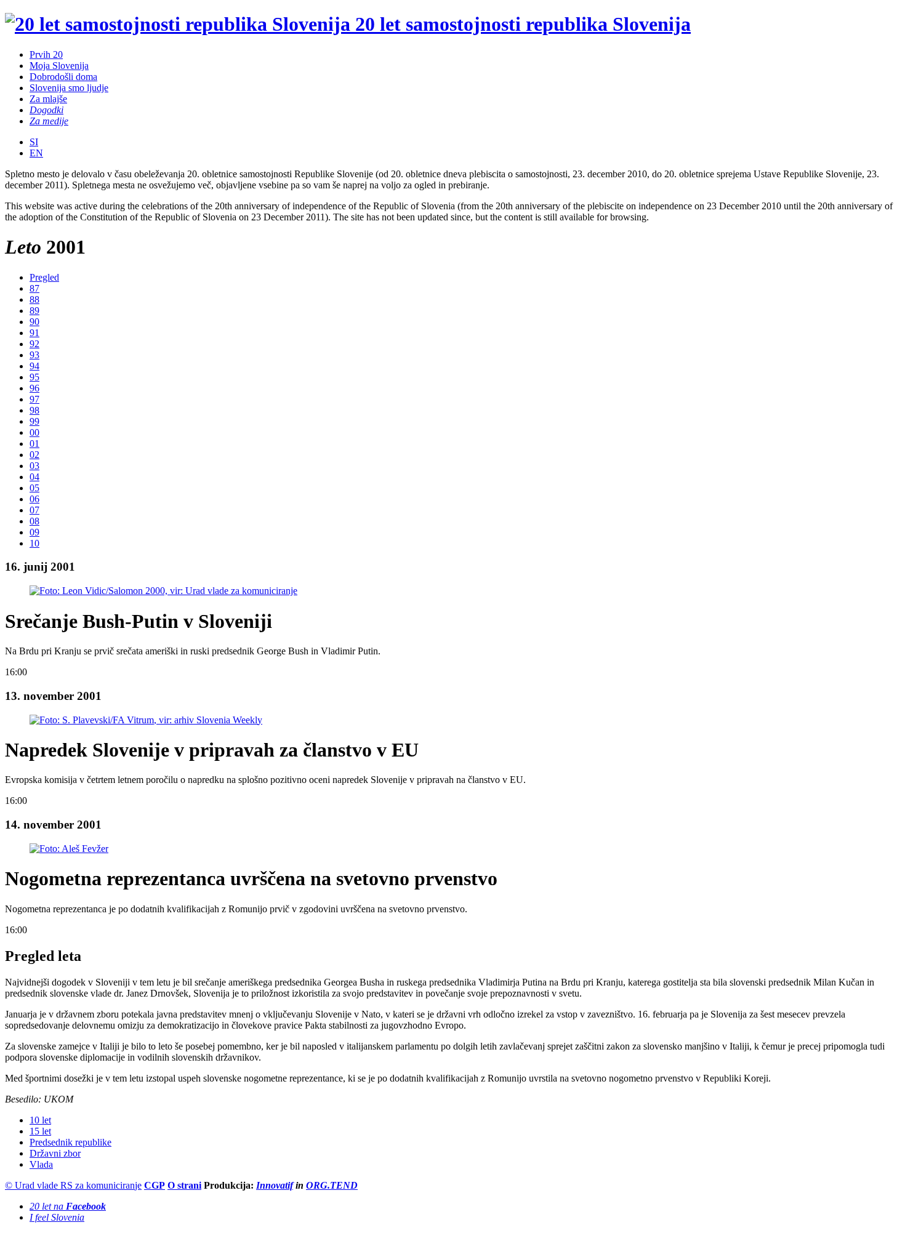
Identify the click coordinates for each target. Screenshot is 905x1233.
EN (36, 153)
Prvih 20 (46, 54)
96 (34, 388)
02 (34, 454)
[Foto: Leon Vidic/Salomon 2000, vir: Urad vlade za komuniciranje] (163, 590)
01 (34, 443)
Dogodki (46, 110)
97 (34, 399)
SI (34, 142)
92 (34, 344)
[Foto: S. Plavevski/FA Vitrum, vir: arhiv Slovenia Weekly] (146, 720)
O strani (184, 1185)
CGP (154, 1185)
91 (34, 332)
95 (34, 377)
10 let (40, 1120)
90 (34, 321)
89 (34, 310)
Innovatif (274, 1185)
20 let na (68, 1206)
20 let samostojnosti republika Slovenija (520, 24)
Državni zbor (55, 1153)
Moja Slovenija (59, 65)
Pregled (44, 277)
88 (34, 299)
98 (34, 410)
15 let (40, 1131)
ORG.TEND (332, 1185)
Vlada (41, 1164)
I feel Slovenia (57, 1217)
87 (34, 288)
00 (34, 432)
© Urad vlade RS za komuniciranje (73, 1185)
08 (34, 521)
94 (34, 366)
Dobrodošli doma (63, 76)
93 (34, 355)
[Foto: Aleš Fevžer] (69, 848)
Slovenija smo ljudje (69, 87)
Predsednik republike (70, 1142)
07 (34, 510)
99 (34, 421)
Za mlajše (48, 99)
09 (34, 532)
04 (34, 477)
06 (34, 499)
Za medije (49, 121)
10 (34, 543)
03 (34, 465)
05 (34, 488)
